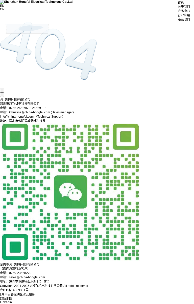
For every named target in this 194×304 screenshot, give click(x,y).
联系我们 (184, 19)
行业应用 (184, 15)
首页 (181, 2)
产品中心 (184, 11)
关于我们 (184, 7)
